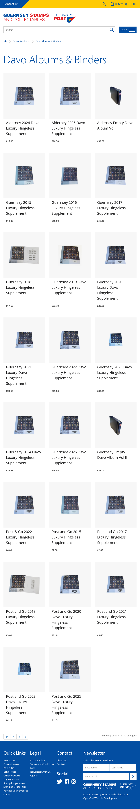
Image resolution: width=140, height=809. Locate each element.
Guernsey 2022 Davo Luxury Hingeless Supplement (69, 372)
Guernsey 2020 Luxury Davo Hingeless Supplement (109, 290)
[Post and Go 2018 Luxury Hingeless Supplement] (24, 584)
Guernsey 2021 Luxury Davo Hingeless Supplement (18, 375)
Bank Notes (9, 771)
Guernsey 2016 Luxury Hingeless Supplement (66, 208)
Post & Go (8, 768)
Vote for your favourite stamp (15, 792)
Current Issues (11, 764)
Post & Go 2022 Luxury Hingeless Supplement (20, 537)
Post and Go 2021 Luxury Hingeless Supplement (112, 617)
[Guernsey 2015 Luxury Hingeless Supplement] (24, 175)
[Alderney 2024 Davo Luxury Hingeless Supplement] (24, 96)
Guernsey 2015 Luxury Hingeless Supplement (20, 208)
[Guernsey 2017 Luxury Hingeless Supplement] (116, 175)
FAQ (32, 768)
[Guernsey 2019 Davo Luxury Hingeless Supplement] (70, 255)
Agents (34, 775)
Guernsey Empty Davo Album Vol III (112, 455)
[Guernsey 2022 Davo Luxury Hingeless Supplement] (70, 340)
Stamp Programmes (14, 783)
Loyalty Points (11, 779)
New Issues (9, 760)
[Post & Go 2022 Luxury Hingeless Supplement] (24, 505)
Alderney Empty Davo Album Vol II (115, 125)
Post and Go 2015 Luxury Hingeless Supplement (66, 537)
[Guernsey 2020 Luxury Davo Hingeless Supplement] (116, 255)
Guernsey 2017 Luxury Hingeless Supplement (111, 208)
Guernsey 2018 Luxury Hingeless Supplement (20, 287)
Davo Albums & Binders (48, 41)
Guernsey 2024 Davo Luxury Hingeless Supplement (23, 457)
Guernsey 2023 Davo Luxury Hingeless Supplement (114, 372)
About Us (62, 760)
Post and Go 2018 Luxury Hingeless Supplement (21, 617)
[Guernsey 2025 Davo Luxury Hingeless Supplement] (70, 425)
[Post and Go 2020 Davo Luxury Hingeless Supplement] (70, 584)
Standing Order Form (14, 786)
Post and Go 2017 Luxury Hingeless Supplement (112, 537)
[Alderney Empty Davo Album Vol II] (116, 96)
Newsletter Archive (40, 771)
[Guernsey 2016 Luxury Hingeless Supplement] (70, 175)
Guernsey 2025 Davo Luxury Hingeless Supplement (69, 457)
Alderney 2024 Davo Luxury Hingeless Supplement (23, 128)
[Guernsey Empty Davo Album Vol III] (116, 425)
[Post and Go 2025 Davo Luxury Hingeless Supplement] (70, 669)
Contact (61, 764)
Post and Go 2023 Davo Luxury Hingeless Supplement (21, 704)
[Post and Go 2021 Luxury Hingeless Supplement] (116, 584)
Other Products (21, 41)
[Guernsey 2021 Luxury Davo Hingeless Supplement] (24, 340)
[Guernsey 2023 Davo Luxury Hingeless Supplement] (116, 340)
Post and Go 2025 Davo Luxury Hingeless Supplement (66, 704)
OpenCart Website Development (100, 798)
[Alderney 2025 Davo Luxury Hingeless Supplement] (70, 96)
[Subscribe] (133, 776)
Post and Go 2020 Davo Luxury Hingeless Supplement (66, 619)
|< (7, 736)
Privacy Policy (37, 760)
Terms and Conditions (42, 764)
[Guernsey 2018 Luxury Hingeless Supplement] (24, 255)
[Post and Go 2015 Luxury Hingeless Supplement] (70, 505)
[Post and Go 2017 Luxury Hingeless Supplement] (116, 505)
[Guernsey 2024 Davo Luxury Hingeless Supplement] (24, 425)
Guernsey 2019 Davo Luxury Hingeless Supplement (69, 287)
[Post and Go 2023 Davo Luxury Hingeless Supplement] (24, 669)
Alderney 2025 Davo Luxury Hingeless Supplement (68, 128)
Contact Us (11, 4)
